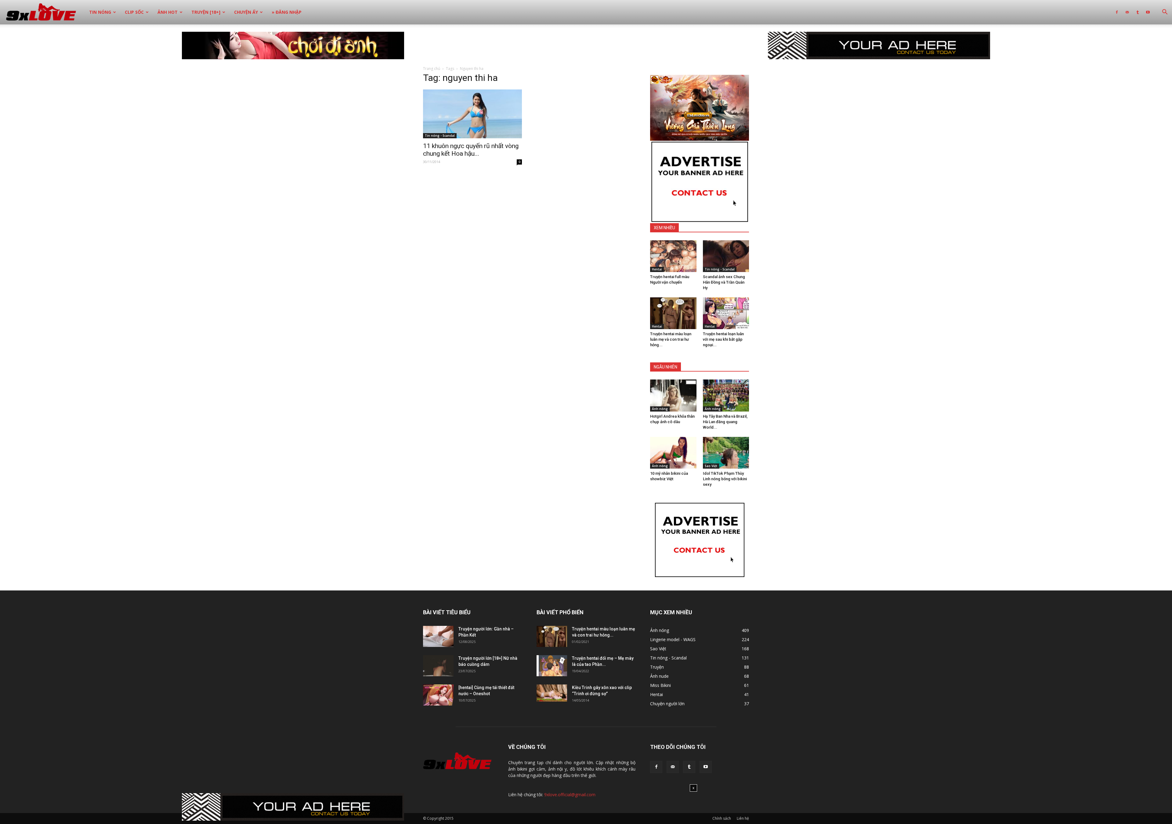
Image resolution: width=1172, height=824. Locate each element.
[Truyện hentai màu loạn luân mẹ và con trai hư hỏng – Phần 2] (673, 313)
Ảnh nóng (660, 409)
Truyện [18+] (205, 12)
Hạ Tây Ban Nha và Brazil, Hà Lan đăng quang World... (725, 422)
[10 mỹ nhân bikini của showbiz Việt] (673, 453)
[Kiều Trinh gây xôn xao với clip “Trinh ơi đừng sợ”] (552, 693)
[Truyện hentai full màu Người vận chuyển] (673, 256)
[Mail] (1127, 12)
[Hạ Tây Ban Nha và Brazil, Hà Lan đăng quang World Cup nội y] (726, 395)
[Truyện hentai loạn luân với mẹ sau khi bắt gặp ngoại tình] (726, 313)
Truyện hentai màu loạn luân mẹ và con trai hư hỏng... (670, 339)
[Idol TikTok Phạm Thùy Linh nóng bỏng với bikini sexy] (726, 453)
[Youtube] (1147, 12)
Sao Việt (711, 466)
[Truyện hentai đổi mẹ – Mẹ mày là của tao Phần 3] (552, 665)
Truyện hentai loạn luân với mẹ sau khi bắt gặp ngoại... (723, 339)
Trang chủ (431, 68)
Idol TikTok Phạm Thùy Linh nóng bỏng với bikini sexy (725, 479)
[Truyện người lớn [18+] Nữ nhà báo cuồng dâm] (438, 665)
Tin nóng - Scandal (440, 135)
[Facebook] (1116, 12)
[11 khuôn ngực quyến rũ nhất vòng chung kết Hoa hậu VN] (472, 113)
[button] (1164, 13)
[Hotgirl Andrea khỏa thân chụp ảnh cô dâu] (673, 395)
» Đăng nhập (287, 12)
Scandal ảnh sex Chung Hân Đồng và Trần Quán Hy (724, 282)
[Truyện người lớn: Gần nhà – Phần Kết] (438, 636)
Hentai (657, 269)
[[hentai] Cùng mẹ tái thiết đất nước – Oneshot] (438, 695)
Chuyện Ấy (246, 12)
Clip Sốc (134, 12)
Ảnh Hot (167, 12)
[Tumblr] (1137, 12)
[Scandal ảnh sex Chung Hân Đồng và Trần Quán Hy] (726, 256)
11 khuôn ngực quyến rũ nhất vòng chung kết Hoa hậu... (471, 149)
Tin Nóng (100, 12)
